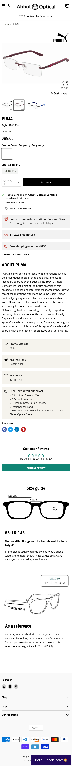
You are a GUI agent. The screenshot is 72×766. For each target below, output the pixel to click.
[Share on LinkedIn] (16, 429)
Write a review (36, 468)
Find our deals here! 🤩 (51, 760)
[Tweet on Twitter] (10, 429)
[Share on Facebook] (4, 429)
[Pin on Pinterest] (23, 429)
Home (5, 24)
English (34, 727)
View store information (16, 202)
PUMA (8, 131)
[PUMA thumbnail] (7, 105)
